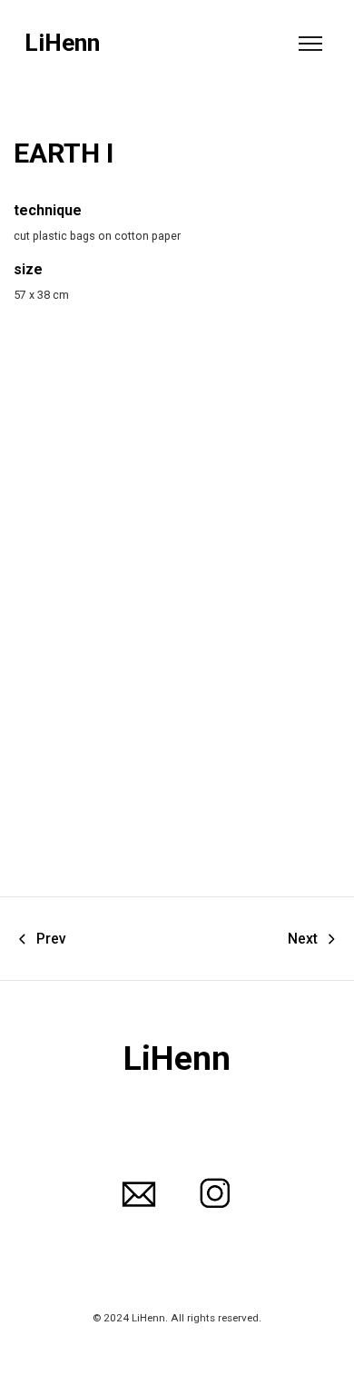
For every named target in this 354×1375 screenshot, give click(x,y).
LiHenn (62, 43)
